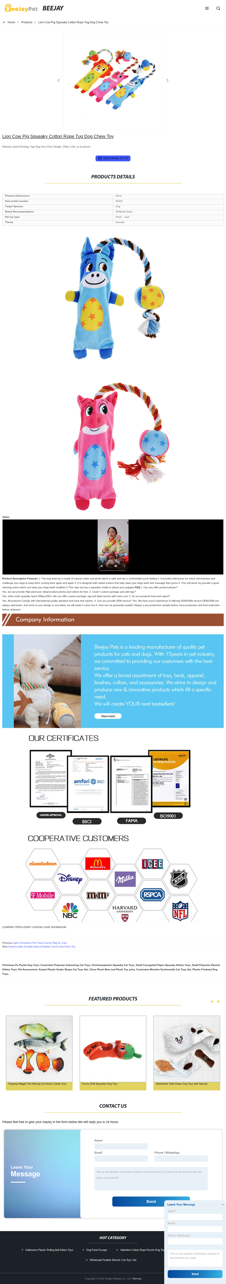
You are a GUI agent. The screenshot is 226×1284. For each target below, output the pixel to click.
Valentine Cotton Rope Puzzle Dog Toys (143, 1249)
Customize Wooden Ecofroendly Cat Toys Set (163, 969)
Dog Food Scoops (96, 1249)
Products (26, 22)
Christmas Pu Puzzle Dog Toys (20, 965)
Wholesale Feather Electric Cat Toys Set (113, 1259)
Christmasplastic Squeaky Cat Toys (113, 965)
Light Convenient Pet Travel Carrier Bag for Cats (40, 942)
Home (11, 22)
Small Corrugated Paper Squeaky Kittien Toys (163, 965)
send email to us (115, 158)
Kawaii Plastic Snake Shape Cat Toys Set (63, 969)
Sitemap (136, 1278)
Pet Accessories (27, 969)
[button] (207, 8)
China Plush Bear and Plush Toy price (112, 969)
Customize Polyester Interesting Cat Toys (65, 965)
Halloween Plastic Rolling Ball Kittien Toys (49, 1249)
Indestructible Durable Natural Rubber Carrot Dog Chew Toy (41, 946)
